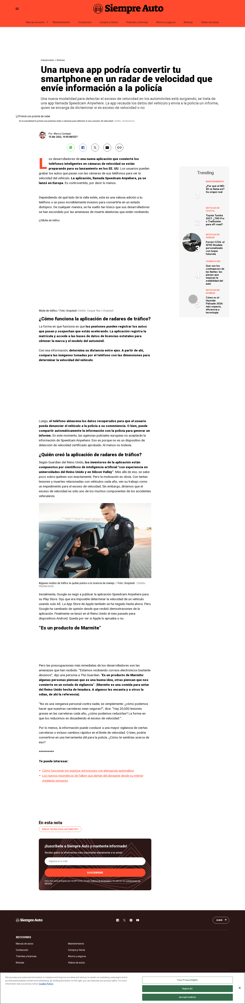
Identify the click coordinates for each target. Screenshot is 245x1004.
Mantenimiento (61, 22)
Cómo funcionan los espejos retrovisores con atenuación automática (88, 770)
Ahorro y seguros (166, 22)
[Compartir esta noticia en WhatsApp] (71, 147)
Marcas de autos (35, 22)
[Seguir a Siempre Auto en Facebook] (117, 920)
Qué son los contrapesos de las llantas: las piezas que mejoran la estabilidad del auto (215, 274)
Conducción (84, 22)
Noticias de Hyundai (213, 291)
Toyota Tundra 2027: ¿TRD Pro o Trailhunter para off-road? (215, 220)
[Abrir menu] (17, 8)
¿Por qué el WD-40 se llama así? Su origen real (215, 189)
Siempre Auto (47, 60)
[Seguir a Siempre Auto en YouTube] (137, 920)
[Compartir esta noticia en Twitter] (95, 147)
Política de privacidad (100, 881)
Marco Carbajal (62, 133)
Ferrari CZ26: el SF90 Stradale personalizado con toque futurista (215, 248)
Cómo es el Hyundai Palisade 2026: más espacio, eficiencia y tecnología (214, 305)
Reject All (187, 988)
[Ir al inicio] (29, 920)
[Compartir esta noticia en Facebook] (83, 147)
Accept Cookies (187, 997)
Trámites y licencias (137, 22)
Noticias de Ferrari (213, 236)
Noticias (188, 22)
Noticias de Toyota (213, 209)
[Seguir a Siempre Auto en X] (124, 920)
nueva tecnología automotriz (60, 829)
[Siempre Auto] (128, 8)
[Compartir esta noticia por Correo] (107, 147)
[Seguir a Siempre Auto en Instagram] (131, 920)
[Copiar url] (119, 147)
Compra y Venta (109, 22)
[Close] (239, 988)
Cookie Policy (46, 984)
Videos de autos (210, 22)
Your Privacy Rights (187, 980)
